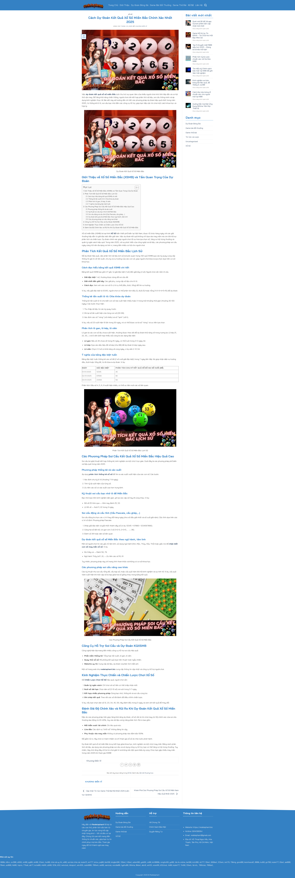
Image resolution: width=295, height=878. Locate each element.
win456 (80, 865)
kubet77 (275, 862)
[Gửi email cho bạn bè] (130, 765)
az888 (8, 865)
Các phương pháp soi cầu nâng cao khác (103, 219)
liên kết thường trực (146, 773)
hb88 (14, 865)
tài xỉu (194, 865)
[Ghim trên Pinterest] (134, 765)
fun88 (47, 862)
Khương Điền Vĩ (141, 26)
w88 (65, 862)
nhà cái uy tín (56, 862)
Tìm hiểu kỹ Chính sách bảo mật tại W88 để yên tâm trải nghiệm (203, 70)
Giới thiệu (124, 5)
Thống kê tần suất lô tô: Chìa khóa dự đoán (103, 199)
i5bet (282, 862)
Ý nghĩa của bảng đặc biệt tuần (99, 204)
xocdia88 (116, 865)
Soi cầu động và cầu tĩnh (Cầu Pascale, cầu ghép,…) (106, 214)
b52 (58, 865)
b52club (163, 865)
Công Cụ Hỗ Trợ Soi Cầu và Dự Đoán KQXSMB (102, 222)
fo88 (170, 865)
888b (2, 862)
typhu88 (124, 865)
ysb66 (143, 862)
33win (188, 865)
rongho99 (165, 862)
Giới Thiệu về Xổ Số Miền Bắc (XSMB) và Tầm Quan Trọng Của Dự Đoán (111, 191)
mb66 (43, 865)
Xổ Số (191, 5)
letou (96, 862)
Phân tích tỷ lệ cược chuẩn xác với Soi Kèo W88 (202, 59)
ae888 (287, 862)
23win (41, 862)
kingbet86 (115, 862)
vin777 (90, 862)
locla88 (37, 865)
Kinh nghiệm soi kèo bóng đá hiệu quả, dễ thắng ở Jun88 (201, 82)
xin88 (36, 862)
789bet (210, 865)
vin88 (25, 862)
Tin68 (183, 865)
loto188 (195, 862)
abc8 (144, 865)
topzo (20, 865)
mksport (72, 865)
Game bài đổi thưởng (160, 5)
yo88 (172, 862)
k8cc (8, 862)
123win (221, 862)
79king (233, 862)
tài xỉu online (180, 862)
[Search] (205, 5)
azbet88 (136, 862)
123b (54, 865)
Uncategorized (192, 141)
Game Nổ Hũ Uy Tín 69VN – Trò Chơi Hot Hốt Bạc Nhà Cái (203, 35)
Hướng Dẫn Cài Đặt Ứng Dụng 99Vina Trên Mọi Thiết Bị (202, 106)
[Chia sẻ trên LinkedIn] (139, 765)
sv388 (13, 862)
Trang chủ (113, 5)
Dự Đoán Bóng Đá (139, 5)
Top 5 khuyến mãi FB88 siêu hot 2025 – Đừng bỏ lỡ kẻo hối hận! (202, 47)
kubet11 (84, 862)
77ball (25, 865)
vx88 (149, 862)
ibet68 (107, 862)
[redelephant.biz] (93, 5)
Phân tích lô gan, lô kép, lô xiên (99, 201)
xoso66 (156, 865)
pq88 (101, 862)
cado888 (88, 865)
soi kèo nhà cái (74, 862)
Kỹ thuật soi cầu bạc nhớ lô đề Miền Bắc (102, 212)
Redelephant (154, 875)
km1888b (156, 862)
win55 (149, 865)
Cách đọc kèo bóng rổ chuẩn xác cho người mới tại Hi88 (202, 94)
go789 (268, 862)
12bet (207, 862)
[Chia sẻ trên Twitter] (126, 765)
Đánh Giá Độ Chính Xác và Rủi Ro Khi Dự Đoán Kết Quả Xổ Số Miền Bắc (111, 227)
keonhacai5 (249, 862)
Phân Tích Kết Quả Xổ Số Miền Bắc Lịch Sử (101, 194)
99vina (132, 865)
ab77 (31, 865)
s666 (19, 862)
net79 (227, 862)
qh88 (49, 865)
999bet (214, 862)
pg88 (30, 862)
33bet (123, 862)
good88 (240, 862)
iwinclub (64, 865)
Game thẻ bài (179, 5)
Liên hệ (199, 5)
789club (202, 865)
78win (2, 865)
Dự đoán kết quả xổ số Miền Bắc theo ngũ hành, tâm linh (108, 217)
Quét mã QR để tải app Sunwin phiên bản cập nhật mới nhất (202, 23)
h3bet (129, 862)
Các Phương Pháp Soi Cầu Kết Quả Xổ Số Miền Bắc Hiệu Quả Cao (109, 207)
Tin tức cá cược (192, 137)
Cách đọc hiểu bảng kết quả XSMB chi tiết (102, 196)
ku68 (262, 862)
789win (96, 865)
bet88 (188, 862)
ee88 (102, 865)
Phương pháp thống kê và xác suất (100, 209)
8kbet (138, 865)
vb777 (201, 862)
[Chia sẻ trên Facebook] (122, 765)
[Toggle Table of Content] (135, 187)
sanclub (108, 865)
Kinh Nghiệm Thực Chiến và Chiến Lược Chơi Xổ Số (104, 225)
